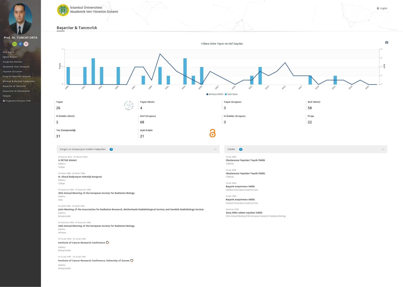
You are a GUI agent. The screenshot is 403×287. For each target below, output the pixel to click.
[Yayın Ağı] (128, 105)
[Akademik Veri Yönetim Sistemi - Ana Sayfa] (63, 9)
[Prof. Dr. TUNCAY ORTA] (20, 19)
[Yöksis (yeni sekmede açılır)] (26, 44)
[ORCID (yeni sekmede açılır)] (14, 44)
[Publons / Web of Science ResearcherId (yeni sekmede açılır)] (20, 44)
